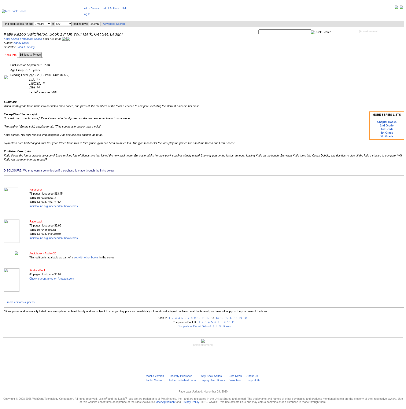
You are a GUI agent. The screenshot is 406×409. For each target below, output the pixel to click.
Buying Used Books (212, 380)
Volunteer (235, 380)
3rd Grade (386, 129)
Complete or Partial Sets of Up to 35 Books (204, 326)
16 (226, 318)
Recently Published (180, 375)
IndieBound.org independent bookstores (53, 206)
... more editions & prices (19, 302)
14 (217, 318)
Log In (86, 14)
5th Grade (386, 136)
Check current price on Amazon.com (51, 278)
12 (207, 318)
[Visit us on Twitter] (396, 8)
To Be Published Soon (182, 380)
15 (221, 318)
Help (124, 8)
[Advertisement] (368, 67)
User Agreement (166, 402)
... (249, 318)
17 (231, 318)
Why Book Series (211, 375)
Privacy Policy (190, 402)
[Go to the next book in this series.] (68, 38)
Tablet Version (154, 380)
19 (240, 318)
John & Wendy (26, 47)
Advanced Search (114, 23)
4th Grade (386, 132)
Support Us (253, 380)
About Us (252, 375)
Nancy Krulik (21, 42)
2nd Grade (387, 125)
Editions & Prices (30, 54)
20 (245, 318)
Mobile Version (155, 375)
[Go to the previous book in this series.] (64, 38)
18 (235, 318)
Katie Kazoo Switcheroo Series (23, 38)
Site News (235, 375)
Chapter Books (386, 122)
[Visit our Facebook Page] (401, 8)
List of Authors (110, 8)
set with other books (86, 257)
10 (198, 318)
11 (203, 318)
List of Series (91, 8)
